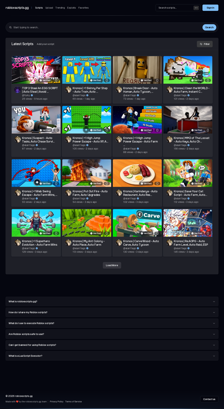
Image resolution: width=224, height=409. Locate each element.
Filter (207, 44)
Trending (60, 7)
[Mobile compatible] (56, 80)
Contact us (209, 399)
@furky (26, 95)
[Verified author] (31, 95)
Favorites (83, 7)
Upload (49, 7)
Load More (112, 265)
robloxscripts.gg (17, 8)
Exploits (71, 7)
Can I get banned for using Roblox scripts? (32, 345)
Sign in (210, 7)
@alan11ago (79, 95)
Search (209, 27)
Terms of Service (73, 401)
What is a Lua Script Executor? (25, 355)
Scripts (39, 7)
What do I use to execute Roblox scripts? (31, 323)
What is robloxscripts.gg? (23, 301)
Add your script (45, 44)
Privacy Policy (56, 401)
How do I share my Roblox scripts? (28, 312)
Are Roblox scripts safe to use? (26, 334)
